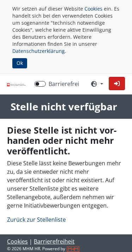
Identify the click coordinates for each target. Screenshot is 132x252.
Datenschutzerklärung (38, 51)
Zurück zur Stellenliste (36, 219)
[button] (117, 83)
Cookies (93, 8)
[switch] (40, 84)
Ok (20, 63)
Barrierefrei (64, 84)
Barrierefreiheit (54, 241)
